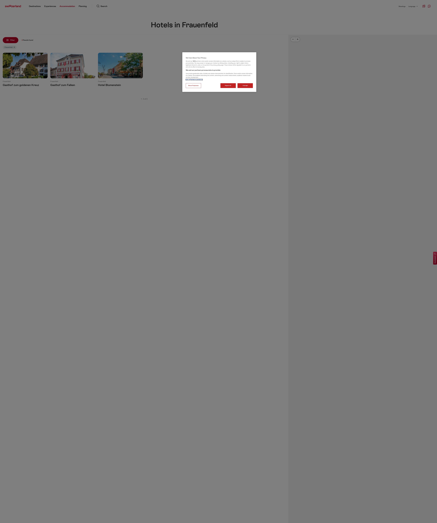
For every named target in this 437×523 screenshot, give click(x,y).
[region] (219, 72)
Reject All (228, 85)
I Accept (245, 85)
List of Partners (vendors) (194, 79)
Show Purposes (193, 85)
